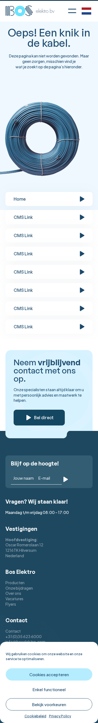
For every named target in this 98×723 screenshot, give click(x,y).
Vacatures (14, 598)
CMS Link (23, 217)
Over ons (13, 593)
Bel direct (44, 417)
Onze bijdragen (19, 588)
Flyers (10, 604)
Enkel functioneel (49, 689)
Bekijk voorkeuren (49, 704)
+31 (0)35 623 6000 (23, 636)
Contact (13, 631)
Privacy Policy (60, 716)
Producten (14, 582)
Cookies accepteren (49, 674)
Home (20, 199)
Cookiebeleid (35, 716)
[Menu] (72, 10)
